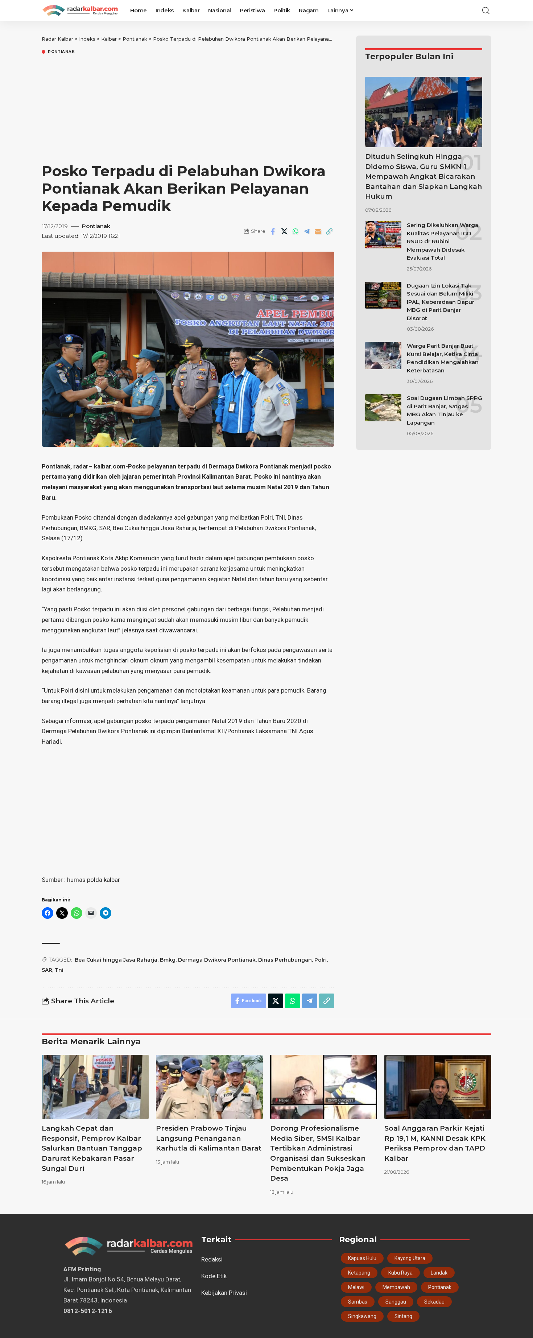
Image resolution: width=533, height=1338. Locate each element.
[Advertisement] (188, 110)
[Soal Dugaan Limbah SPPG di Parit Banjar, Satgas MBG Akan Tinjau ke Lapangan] (383, 407)
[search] (485, 10)
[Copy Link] (329, 231)
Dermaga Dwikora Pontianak (217, 960)
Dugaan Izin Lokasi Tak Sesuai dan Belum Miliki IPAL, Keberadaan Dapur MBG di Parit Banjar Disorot (440, 301)
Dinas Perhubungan (285, 960)
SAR (47, 970)
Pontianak (61, 52)
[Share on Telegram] (307, 231)
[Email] (318, 231)
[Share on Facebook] (273, 231)
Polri (320, 960)
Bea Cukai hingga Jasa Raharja (116, 960)
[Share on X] (284, 231)
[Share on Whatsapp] (295, 231)
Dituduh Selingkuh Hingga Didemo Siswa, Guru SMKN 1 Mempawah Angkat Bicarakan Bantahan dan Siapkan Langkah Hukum (423, 176)
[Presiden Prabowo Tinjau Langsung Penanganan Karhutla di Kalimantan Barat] (209, 1087)
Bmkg (167, 960)
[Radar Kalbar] (80, 10)
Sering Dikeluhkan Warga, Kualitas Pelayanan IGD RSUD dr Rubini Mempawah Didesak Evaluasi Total (443, 241)
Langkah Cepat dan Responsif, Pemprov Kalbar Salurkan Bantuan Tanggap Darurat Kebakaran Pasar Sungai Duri (92, 1148)
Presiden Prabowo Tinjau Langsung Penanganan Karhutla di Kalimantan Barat (208, 1138)
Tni (59, 970)
